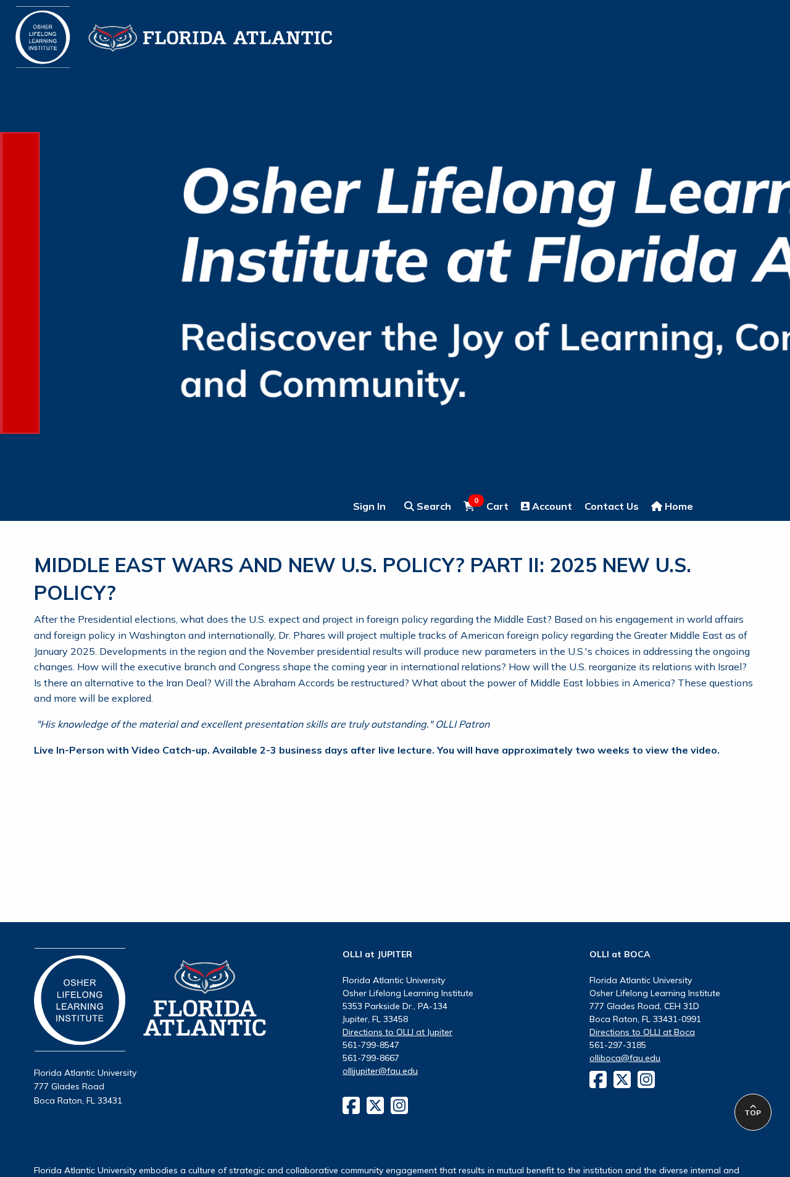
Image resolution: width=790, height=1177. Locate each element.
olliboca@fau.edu (624, 1057)
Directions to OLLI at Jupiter (397, 1032)
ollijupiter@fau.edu (380, 1070)
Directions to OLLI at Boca (642, 1032)
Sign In (369, 506)
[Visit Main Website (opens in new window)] (158, 29)
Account (551, 506)
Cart (491, 505)
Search (432, 506)
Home (677, 506)
